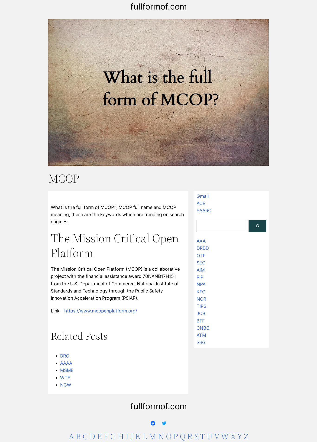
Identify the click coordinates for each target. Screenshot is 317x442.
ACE (201, 203)
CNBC (203, 328)
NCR (201, 299)
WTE (65, 377)
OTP (201, 255)
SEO (201, 263)
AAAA (66, 363)
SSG (201, 342)
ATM (201, 335)
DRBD (203, 248)
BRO (64, 356)
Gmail (203, 196)
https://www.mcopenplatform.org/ (100, 311)
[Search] (257, 226)
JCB (201, 313)
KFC (201, 292)
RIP (200, 277)
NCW (65, 385)
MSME (67, 370)
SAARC (204, 210)
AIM (201, 270)
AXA (201, 241)
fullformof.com (158, 6)
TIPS (201, 306)
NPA (201, 284)
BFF (201, 321)
